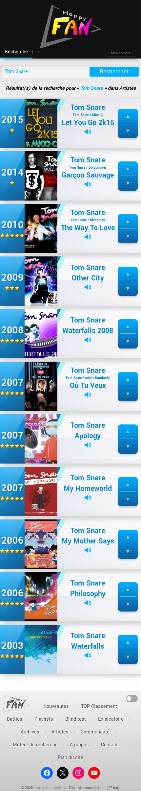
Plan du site (70, 757)
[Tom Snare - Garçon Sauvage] (41, 175)
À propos (79, 744)
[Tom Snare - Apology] (41, 438)
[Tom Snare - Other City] (41, 280)
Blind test (75, 719)
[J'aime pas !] (128, 131)
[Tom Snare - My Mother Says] (41, 543)
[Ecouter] (87, 131)
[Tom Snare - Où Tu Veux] (41, 386)
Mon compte (121, 53)
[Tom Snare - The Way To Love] (41, 228)
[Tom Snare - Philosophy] (41, 596)
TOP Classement (99, 706)
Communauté (95, 732)
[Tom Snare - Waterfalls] (41, 649)
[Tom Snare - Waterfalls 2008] (41, 333)
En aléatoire (111, 719)
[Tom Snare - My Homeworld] (41, 491)
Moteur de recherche (35, 744)
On (132, 698)
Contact (109, 744)
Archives (30, 732)
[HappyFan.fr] (16, 704)
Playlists (43, 719)
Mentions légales (92, 787)
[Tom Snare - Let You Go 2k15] (41, 123)
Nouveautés (56, 706)
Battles (14, 719)
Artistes (60, 732)
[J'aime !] (128, 116)
